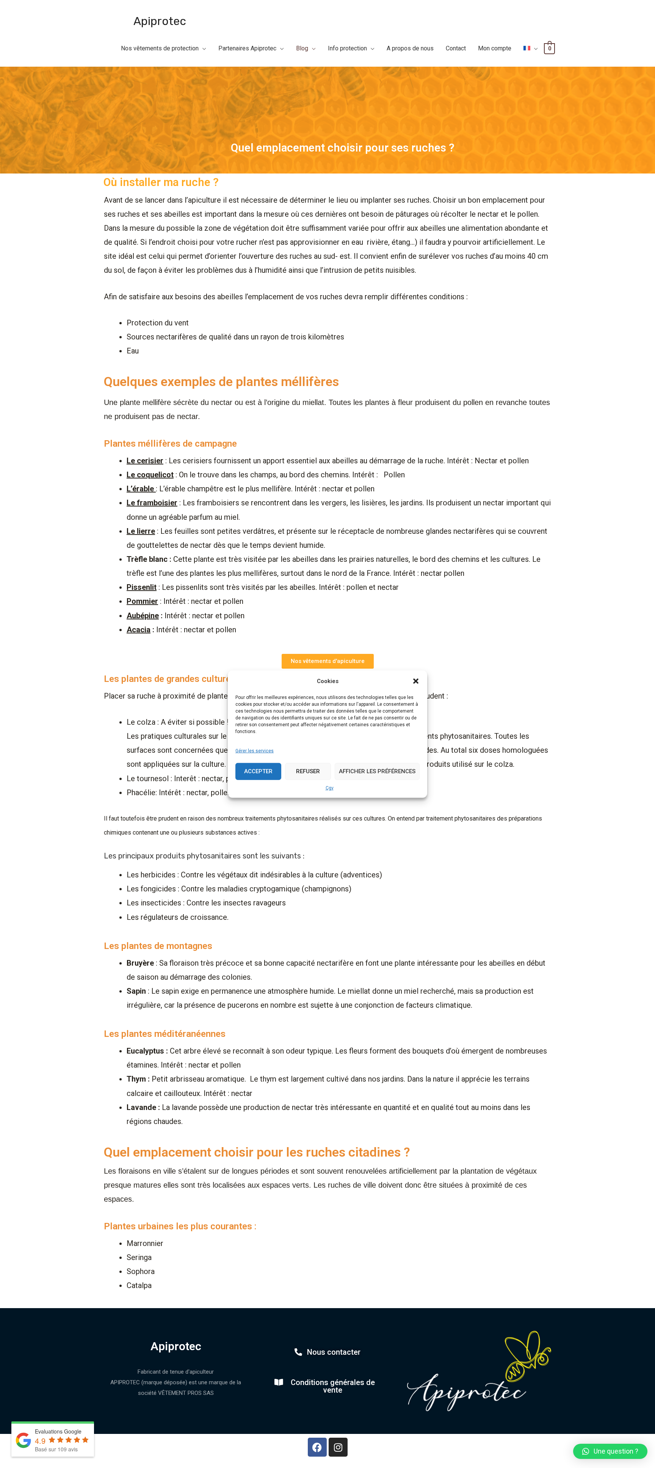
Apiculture (304, 77)
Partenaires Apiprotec (247, 48)
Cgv (330, 787)
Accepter (258, 771)
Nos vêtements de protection (160, 48)
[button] (416, 681)
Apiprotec (159, 21)
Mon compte (494, 48)
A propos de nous (410, 48)
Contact (456, 48)
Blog (302, 48)
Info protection (347, 48)
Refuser (308, 771)
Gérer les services (254, 751)
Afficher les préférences (377, 771)
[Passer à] (530, 48)
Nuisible (368, 77)
